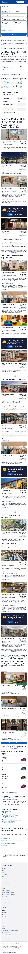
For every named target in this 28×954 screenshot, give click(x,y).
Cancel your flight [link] (5, 932)
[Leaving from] (14, 15)
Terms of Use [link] (4, 916)
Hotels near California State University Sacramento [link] (12, 840)
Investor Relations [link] (5, 880)
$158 (21, 86)
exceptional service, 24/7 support (18, 40)
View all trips (14, 748)
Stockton (6, 81)
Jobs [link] (3, 872)
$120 (21, 83)
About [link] (3, 870)
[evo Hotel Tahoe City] (14, 735)
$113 (21, 82)
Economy (10, 30)
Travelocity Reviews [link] (6, 900)
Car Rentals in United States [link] (7, 898)
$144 (21, 85)
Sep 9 (18, 23)
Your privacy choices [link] (6, 923)
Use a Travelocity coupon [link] (6, 936)
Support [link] (3, 928)
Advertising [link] (4, 885)
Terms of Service (14, 952)
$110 (21, 81)
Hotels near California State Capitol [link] (8, 843)
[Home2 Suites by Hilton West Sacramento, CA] (14, 689)
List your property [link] (5, 874)
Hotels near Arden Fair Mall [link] (7, 848)
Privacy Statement (7, 952)
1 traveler (3, 30)
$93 (21, 79)
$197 (21, 87)
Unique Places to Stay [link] (6, 905)
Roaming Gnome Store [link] (6, 882)
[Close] (25, 943)
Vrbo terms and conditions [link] (7, 918)
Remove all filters (4, 671)
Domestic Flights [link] (5, 896)
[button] (14, 829)
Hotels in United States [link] (6, 890)
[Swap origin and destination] (25, 17)
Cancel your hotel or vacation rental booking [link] (10, 930)
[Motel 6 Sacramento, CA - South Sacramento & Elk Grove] (14, 712)
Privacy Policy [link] (4, 912)
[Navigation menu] (25, 1)
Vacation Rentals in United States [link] (8, 892)
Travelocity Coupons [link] (6, 903)
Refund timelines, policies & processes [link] (9, 934)
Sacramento (7, 82)
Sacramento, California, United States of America (15, 19)
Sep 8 (5, 23)
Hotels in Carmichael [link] (5, 838)
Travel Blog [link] (4, 907)
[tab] (3, 6)
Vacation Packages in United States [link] (8, 894)
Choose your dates (14, 742)
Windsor (6, 79)
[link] (14, 812)
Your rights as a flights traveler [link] (7, 938)
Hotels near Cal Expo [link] (5, 845)
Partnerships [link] (4, 876)
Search (14, 34)
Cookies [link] (3, 914)
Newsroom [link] (4, 878)
